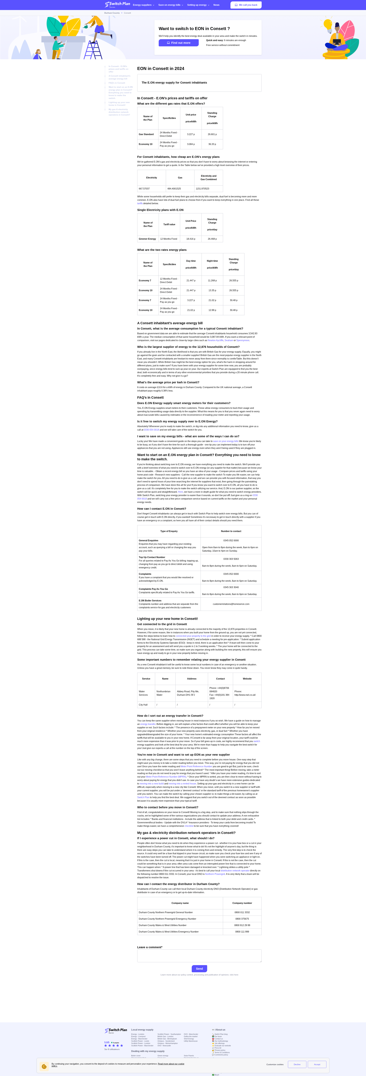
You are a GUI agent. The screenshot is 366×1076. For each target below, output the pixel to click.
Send (199, 968)
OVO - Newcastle (164, 1046)
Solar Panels (189, 1056)
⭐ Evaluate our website (221, 1046)
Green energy (163, 1056)
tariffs (140, 203)
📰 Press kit (216, 1048)
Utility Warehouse (191, 1041)
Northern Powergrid (215, 874)
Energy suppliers (142, 5)
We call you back (248, 5)
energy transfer (147, 724)
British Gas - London (165, 1037)
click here (234, 975)
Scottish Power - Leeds (140, 1041)
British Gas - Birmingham (167, 1039)
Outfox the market (190, 1037)
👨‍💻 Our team (217, 1037)
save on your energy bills (225, 441)
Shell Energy (189, 1039)
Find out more (180, 42)
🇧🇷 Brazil (215, 1075)
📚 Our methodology (220, 1041)
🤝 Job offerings (218, 1043)
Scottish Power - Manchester (142, 1046)
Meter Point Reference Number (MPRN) (166, 777)
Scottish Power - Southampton (169, 1034)
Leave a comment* (149, 947)
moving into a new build (152, 783)
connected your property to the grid (193, 636)
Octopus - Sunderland (166, 1041)
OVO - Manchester (191, 1034)
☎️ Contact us (217, 1039)
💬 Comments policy (220, 1055)
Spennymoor (242, 340)
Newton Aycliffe (215, 340)
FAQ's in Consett (117, 83)
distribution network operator (235, 870)
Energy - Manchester (139, 1039)
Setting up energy (197, 5)
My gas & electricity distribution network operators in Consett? (119, 112)
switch (257, 741)
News (216, 5)
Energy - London (137, 1034)
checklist (189, 826)
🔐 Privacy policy (218, 1050)
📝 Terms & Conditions (221, 1053)
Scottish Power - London (140, 1043)
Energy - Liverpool (138, 1037)
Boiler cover (136, 1056)
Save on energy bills (169, 5)
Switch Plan (143, 797)
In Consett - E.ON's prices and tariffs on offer (118, 69)
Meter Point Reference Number (196, 766)
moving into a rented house (182, 783)
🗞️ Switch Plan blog (220, 1034)
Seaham (229, 340)
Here (180, 492)
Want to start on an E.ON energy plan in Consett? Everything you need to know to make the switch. (121, 92)
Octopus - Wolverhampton (168, 1043)
